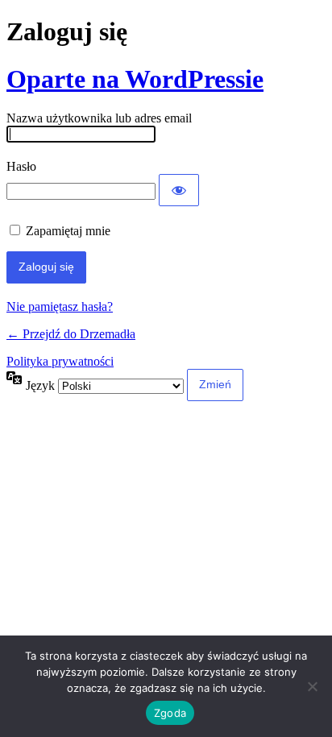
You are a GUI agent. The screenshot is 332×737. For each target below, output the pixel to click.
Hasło (21, 166)
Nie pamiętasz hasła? (59, 306)
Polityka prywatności (60, 361)
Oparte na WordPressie (135, 78)
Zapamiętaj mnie (68, 231)
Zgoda (170, 712)
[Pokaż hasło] (179, 190)
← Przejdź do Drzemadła (70, 334)
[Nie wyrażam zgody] (312, 686)
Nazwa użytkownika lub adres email (99, 118)
